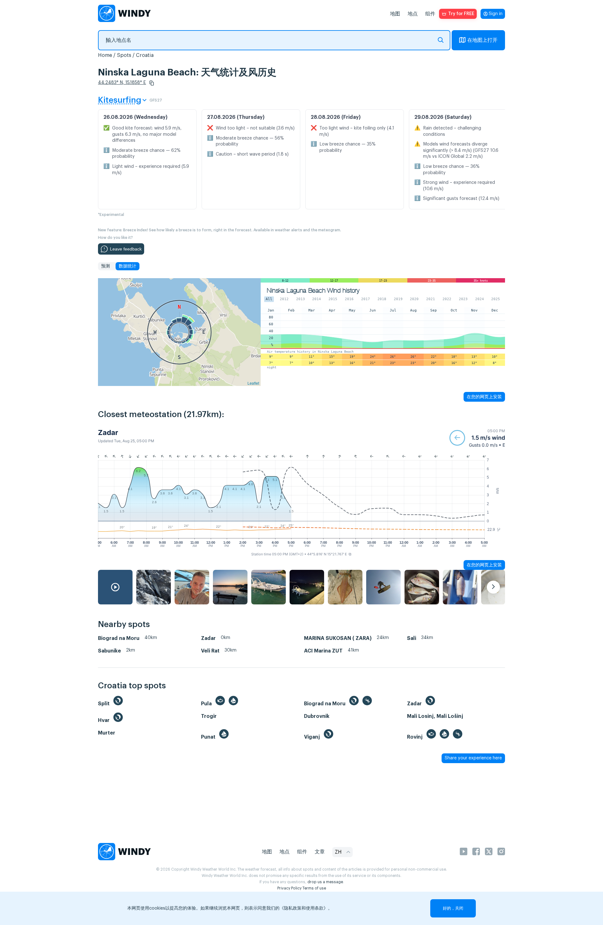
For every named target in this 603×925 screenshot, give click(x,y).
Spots (124, 55)
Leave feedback (126, 248)
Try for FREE (461, 14)
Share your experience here (473, 758)
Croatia (145, 55)
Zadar (108, 432)
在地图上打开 (482, 40)
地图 (395, 13)
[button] (152, 83)
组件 (430, 13)
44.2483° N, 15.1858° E (122, 82)
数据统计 (127, 266)
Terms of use (314, 888)
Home (105, 55)
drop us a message (325, 882)
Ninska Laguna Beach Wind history (313, 290)
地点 (413, 13)
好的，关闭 (453, 908)
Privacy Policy (289, 888)
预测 (105, 266)
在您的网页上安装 (484, 396)
